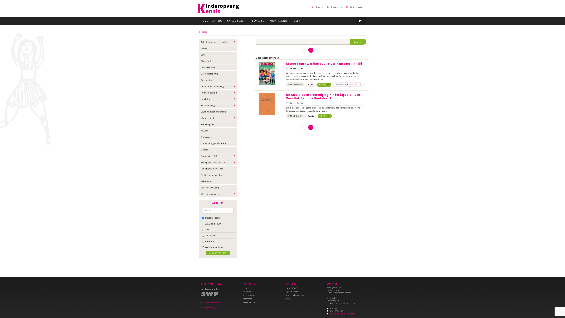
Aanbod (217, 20)
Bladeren (203, 31)
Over (297, 20)
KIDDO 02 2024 (355, 84)
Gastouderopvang (209, 73)
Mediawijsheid (208, 124)
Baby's (204, 48)
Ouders (204, 149)
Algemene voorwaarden (211, 302)
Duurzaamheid (208, 67)
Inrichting (205, 99)
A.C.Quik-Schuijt (213, 223)
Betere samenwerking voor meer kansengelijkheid (324, 63)
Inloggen (318, 7)
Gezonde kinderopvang (212, 86)
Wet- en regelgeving (211, 194)
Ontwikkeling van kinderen (214, 143)
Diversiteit (206, 61)
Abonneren (247, 299)
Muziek (204, 130)
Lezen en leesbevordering (213, 111)
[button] (361, 20)
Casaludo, (210, 241)
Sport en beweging (210, 187)
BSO (203, 54)
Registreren (336, 7)
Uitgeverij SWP (291, 288)
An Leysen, (210, 235)
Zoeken (358, 41)
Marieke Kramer (213, 217)
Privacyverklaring (208, 307)
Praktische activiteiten (211, 175)
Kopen (322, 84)
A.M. (207, 229)
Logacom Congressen (294, 291)
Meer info (293, 84)
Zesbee (288, 299)
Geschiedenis (207, 80)
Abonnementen (279, 20)
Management (207, 118)
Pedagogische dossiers (212, 168)
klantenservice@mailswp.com (342, 314)
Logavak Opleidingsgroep (295, 295)
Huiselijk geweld (209, 92)
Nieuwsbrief (257, 20)
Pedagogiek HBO (209, 156)
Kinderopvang (208, 105)
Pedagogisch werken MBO (213, 162)
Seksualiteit (206, 181)
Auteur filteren (218, 253)
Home (204, 20)
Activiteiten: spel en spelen (214, 42)
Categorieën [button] (235, 20)
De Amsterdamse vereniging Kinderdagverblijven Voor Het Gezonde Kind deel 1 (323, 96)
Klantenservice (356, 7)
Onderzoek (206, 137)
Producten (247, 291)
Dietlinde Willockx (214, 247)
